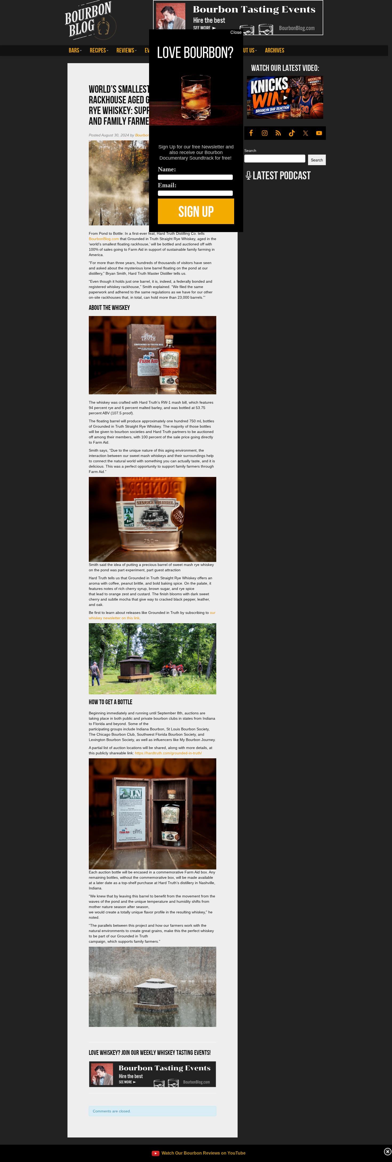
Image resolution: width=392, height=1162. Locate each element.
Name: (167, 169)
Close (236, 32)
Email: (167, 185)
